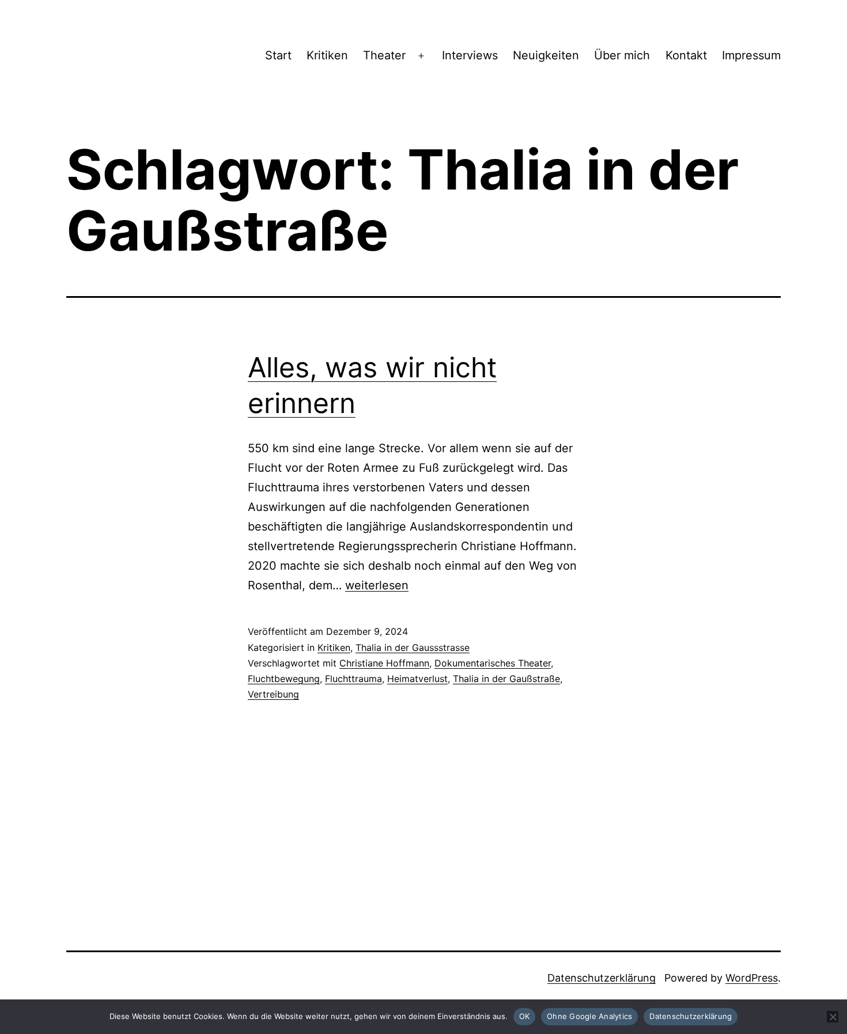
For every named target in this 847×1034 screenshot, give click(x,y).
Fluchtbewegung (284, 678)
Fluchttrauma (353, 678)
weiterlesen (377, 585)
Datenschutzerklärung (601, 978)
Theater (384, 55)
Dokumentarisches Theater (492, 663)
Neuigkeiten (546, 55)
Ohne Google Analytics (589, 1016)
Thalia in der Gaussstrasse (413, 647)
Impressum (751, 55)
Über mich (622, 55)
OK (524, 1016)
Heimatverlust (417, 678)
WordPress (751, 978)
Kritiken (327, 55)
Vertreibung (273, 694)
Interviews (470, 55)
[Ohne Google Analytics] (832, 1016)
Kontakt (686, 55)
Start (278, 55)
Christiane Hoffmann (384, 663)
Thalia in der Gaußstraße (506, 678)
